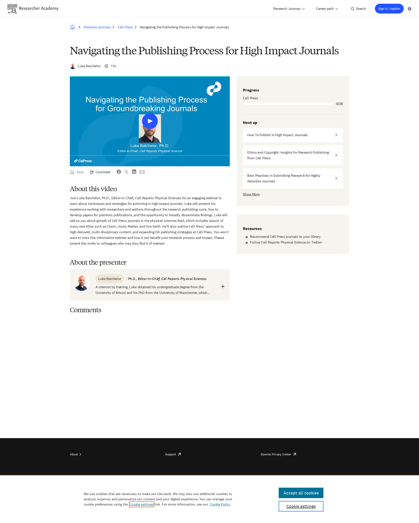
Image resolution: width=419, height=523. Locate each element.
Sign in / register (389, 8)
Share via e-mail (142, 172)
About (74, 454)
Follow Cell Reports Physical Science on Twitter (286, 242)
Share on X (126, 172)
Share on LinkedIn (134, 172)
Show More (251, 194)
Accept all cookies (301, 493)
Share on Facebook (119, 172)
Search (361, 8)
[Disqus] (150, 371)
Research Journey (286, 8)
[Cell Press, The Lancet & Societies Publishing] (73, 27)
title (150, 121)
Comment (103, 172)
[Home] (38, 8)
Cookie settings (141, 504)
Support (170, 454)
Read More (222, 286)
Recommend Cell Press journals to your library (285, 236)
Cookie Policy (220, 504)
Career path (325, 8)
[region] (209, 499)
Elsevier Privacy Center (276, 454)
